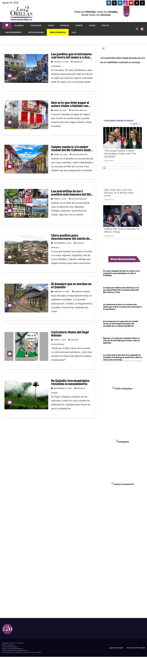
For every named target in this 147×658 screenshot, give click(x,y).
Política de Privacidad (135, 647)
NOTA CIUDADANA (36, 32)
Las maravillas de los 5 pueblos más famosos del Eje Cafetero (71, 194)
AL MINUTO (19, 25)
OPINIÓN (79, 25)
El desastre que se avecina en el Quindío (71, 285)
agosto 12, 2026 (61, 61)
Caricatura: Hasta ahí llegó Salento (70, 333)
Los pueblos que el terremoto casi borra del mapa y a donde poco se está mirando (72, 57)
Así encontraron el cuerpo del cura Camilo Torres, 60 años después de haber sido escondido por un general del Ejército (120, 323)
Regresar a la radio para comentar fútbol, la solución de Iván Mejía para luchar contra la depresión (121, 340)
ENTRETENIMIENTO (13, 32)
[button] (137, 28)
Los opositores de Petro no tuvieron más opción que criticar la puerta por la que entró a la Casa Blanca (122, 306)
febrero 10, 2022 (62, 291)
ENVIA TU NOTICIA (57, 32)
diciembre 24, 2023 (63, 243)
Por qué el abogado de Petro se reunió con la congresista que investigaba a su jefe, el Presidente (121, 273)
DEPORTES (64, 25)
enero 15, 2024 (61, 154)
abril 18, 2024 (60, 110)
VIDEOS (92, 25)
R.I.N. (74, 32)
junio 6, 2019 (60, 340)
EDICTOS (105, 25)
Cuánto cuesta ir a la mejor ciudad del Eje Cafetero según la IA (71, 149)
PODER (51, 25)
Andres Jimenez (82, 291)
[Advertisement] (122, 414)
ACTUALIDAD (35, 25)
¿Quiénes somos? (116, 647)
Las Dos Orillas (79, 110)
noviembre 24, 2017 (63, 388)
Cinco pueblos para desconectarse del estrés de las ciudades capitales (70, 238)
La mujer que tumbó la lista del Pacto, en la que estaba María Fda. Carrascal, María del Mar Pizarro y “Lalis (121, 289)
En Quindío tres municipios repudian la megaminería (70, 382)
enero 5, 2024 (60, 199)
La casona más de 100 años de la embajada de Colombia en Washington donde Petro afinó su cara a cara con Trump (122, 357)
